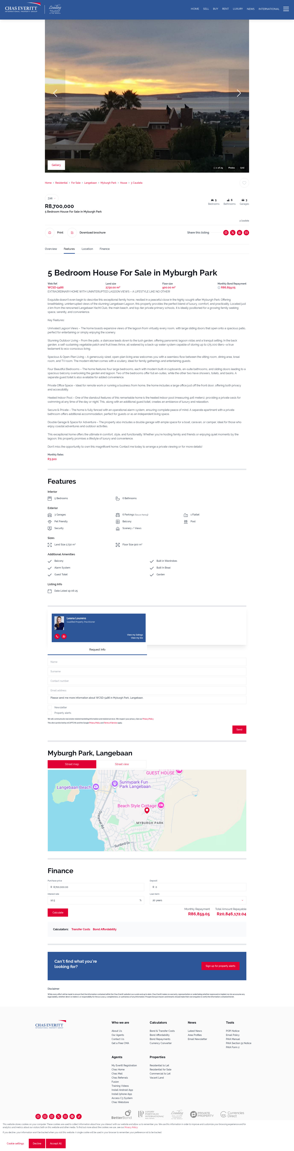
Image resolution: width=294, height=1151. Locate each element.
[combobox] (202, 900)
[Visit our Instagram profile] (51, 1116)
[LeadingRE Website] (177, 1114)
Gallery (56, 165)
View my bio (137, 638)
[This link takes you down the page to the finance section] (219, 287)
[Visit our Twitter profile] (58, 1116)
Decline (37, 1143)
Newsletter (60, 707)
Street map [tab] (72, 764)
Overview (51, 249)
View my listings (135, 635)
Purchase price (55, 881)
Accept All (56, 1143)
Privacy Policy (148, 719)
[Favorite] (244, 183)
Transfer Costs (80, 929)
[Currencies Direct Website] (232, 1114)
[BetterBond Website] (122, 1114)
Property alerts (62, 713)
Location (87, 249)
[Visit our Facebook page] (38, 1116)
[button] (55, 93)
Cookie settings (15, 1143)
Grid (242, 168)
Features (69, 249)
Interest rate (53, 894)
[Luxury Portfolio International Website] (151, 1114)
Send (239, 729)
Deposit (153, 881)
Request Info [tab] (97, 649)
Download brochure (93, 232)
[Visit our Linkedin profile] (45, 1116)
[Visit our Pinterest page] (72, 1116)
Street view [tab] (122, 764)
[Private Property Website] (202, 1114)
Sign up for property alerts (220, 966)
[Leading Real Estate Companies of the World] (55, 9)
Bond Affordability (105, 929)
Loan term (154, 894)
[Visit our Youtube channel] (65, 1116)
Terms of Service (110, 723)
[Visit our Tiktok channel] (79, 1116)
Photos (231, 168)
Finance (105, 249)
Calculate (58, 912)
